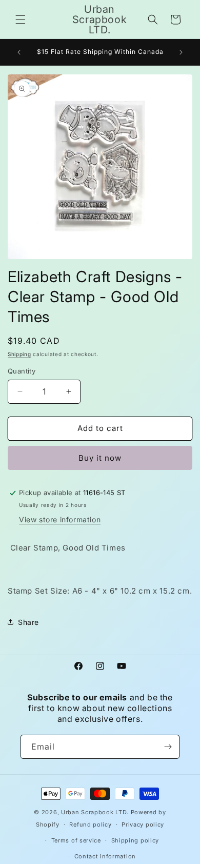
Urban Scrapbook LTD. (95, 812)
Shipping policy (135, 840)
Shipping (19, 354)
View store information (60, 519)
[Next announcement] (181, 52)
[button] (20, 19)
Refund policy (90, 824)
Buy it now (100, 458)
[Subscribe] (167, 747)
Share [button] (28, 622)
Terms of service (76, 840)
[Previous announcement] (19, 52)
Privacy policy (143, 824)
